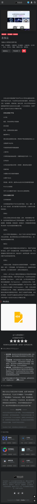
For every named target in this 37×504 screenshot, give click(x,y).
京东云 (9, 47)
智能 (13, 47)
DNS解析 (10, 34)
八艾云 (32, 454)
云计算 (33, 45)
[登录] (31, 2)
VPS (22, 442)
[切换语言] (27, 2)
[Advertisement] (18, 74)
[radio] (11, 341)
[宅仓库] (18, 2)
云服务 (4, 442)
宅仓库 (17, 500)
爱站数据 (8, 397)
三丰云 (25, 442)
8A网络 (22, 454)
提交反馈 (21, 380)
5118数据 (20, 394)
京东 (4, 47)
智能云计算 (19, 47)
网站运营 (4, 34)
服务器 (26, 47)
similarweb (16, 397)
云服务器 (15, 34)
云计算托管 (9, 465)
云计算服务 (33, 465)
